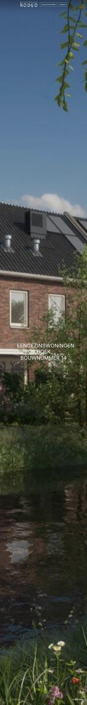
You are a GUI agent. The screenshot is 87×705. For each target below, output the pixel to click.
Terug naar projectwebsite (48, 4)
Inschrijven (62, 4)
